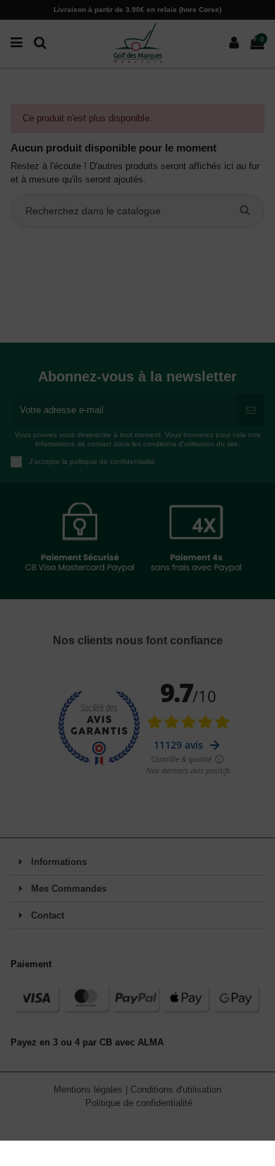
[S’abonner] (250, 410)
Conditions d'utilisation (175, 1089)
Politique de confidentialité (138, 1103)
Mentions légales (90, 1089)
